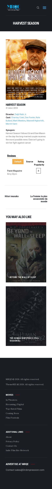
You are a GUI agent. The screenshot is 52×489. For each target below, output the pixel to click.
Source (29, 161)
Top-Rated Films (14, 409)
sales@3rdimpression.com (29, 469)
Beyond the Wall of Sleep (23, 277)
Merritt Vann (11, 124)
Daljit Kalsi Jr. (21, 114)
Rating (41, 161)
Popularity (39, 165)
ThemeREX (11, 384)
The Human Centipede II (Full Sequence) (24, 339)
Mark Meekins (19, 121)
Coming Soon (12, 413)
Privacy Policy (12, 441)
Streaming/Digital (15, 404)
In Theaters (11, 400)
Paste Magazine (14, 171)
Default (17, 161)
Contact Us (11, 446)
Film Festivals (12, 417)
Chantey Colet (17, 117)
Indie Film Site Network (17, 450)
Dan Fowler (30, 117)
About (9, 437)
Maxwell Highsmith (35, 121)
